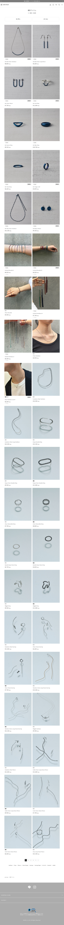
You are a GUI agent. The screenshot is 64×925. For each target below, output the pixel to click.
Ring (15, 865)
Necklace (10, 865)
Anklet (54, 865)
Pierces (19, 865)
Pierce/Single (25, 865)
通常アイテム (12, 877)
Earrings (31, 865)
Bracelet (49, 865)
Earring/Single (38, 865)
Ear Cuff (44, 865)
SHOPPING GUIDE (5, 895)
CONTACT (3, 900)
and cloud (6, 877)
